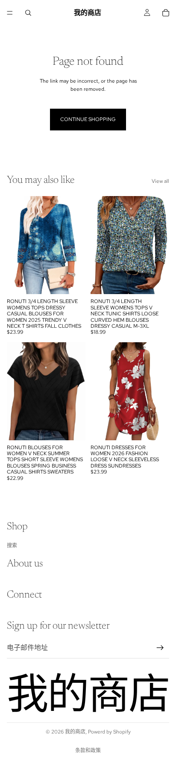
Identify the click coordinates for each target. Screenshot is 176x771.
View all (160, 181)
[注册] (160, 647)
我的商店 (75, 731)
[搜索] (28, 12)
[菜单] (10, 13)
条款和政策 (88, 750)
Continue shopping (88, 119)
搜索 (12, 545)
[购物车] (165, 12)
